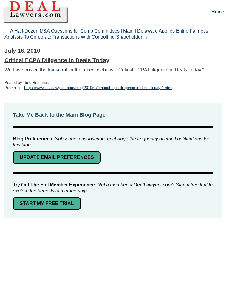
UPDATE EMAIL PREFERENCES (57, 157)
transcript (57, 69)
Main (128, 30)
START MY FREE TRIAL (47, 203)
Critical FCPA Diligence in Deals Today (56, 60)
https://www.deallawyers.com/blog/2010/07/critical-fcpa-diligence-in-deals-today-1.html (98, 87)
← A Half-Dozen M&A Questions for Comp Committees (62, 30)
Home (217, 11)
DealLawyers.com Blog (114, 12)
